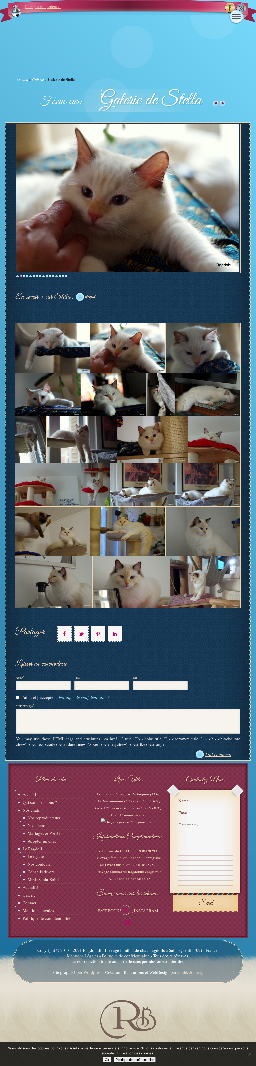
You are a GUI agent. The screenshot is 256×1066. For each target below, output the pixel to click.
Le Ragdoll (32, 849)
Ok (107, 1060)
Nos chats (31, 810)
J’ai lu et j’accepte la (65, 697)
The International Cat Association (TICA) (128, 800)
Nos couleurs (39, 864)
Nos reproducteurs (44, 818)
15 (63, 276)
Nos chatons (39, 825)
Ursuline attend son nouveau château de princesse (64, 6)
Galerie (38, 79)
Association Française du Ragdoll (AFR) (128, 793)
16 (66, 276)
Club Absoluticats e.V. (128, 814)
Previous (12, 198)
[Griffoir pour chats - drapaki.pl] (128, 821)
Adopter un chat (42, 841)
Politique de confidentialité (83, 697)
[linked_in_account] (115, 634)
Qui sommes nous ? (40, 802)
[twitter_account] (81, 634)
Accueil (22, 79)
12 (53, 276)
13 (57, 276)
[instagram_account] (127, 922)
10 (47, 276)
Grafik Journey (191, 972)
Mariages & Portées (45, 833)
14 (60, 276)
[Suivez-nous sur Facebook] (230, 8)
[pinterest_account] (98, 634)
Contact (29, 903)
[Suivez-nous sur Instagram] (241, 8)
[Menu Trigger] (236, 17)
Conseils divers (41, 872)
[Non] (249, 1054)
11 (50, 276)
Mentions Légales (38, 910)
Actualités (31, 887)
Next (244, 198)
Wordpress (93, 972)
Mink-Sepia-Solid (43, 879)
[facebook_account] (64, 634)
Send (206, 903)
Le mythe (36, 856)
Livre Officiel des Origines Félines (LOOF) (128, 807)
